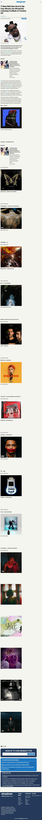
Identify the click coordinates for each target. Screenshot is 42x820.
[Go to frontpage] (21, 1)
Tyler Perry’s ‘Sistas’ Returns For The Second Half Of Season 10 (18, 762)
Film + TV (20, 800)
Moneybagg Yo (9, 85)
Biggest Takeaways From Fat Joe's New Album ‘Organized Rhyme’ (18, 764)
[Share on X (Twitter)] (24, 18)
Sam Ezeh (7, 92)
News (19, 797)
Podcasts (20, 803)
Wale (1, 81)
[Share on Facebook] (22, 18)
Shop (19, 804)
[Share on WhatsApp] (26, 18)
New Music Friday (7, 52)
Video (19, 801)
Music (19, 799)
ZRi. (4, 93)
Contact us (27, 796)
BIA (6, 88)
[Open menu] (1, 2)
